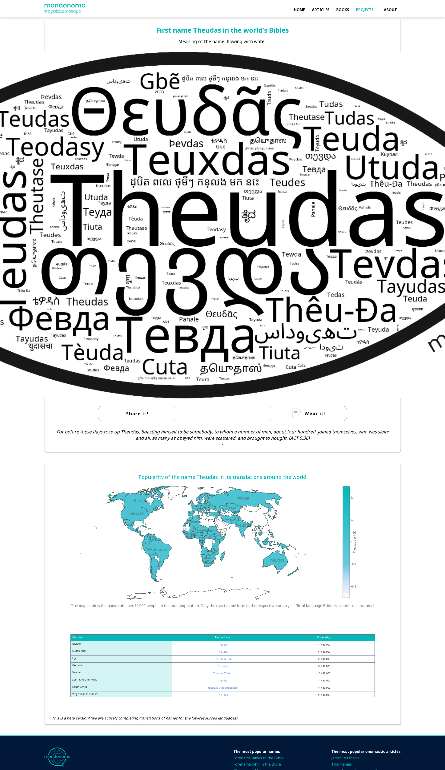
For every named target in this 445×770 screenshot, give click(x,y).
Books (342, 9)
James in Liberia (345, 757)
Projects (365, 9)
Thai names (341, 764)
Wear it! (315, 413)
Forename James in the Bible (258, 757)
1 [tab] (222, 444)
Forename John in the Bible (257, 764)
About (390, 9)
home (299, 9)
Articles (320, 9)
